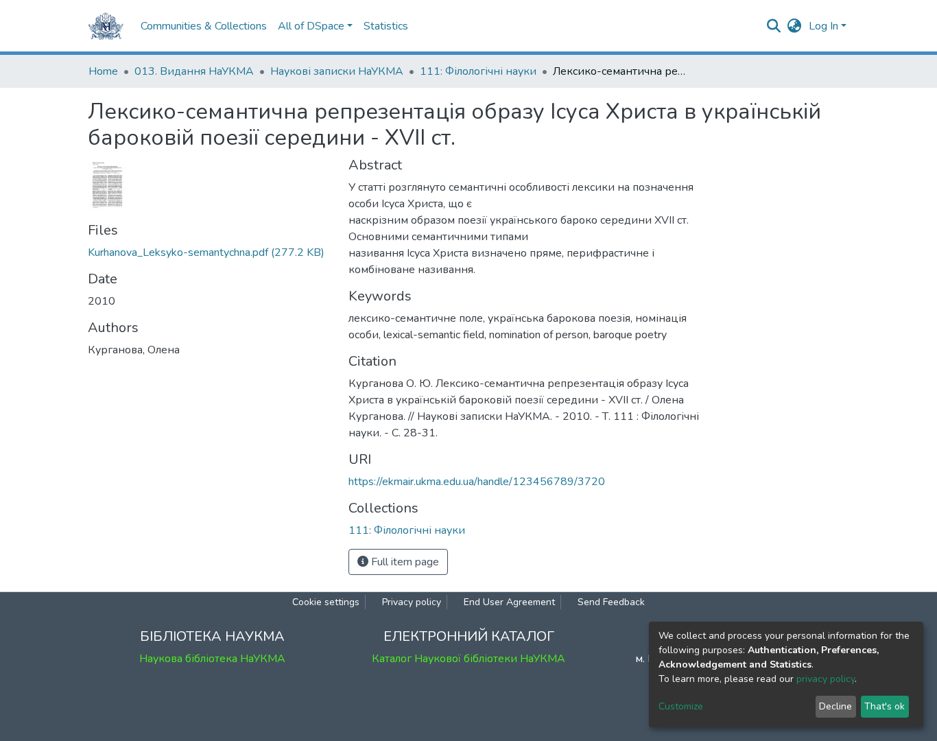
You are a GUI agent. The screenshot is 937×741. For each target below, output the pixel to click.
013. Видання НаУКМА (194, 71)
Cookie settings (325, 602)
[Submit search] (774, 26)
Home (103, 71)
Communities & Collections (204, 26)
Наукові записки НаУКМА (336, 71)
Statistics (386, 26)
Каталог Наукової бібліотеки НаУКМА (468, 658)
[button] (794, 26)
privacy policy (825, 678)
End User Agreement (509, 602)
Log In (823, 26)
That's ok (884, 706)
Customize (681, 706)
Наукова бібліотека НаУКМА (212, 658)
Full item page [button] (403, 561)
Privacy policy (411, 602)
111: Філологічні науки (478, 71)
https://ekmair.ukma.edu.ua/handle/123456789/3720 (476, 481)
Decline (835, 706)
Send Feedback (611, 602)
